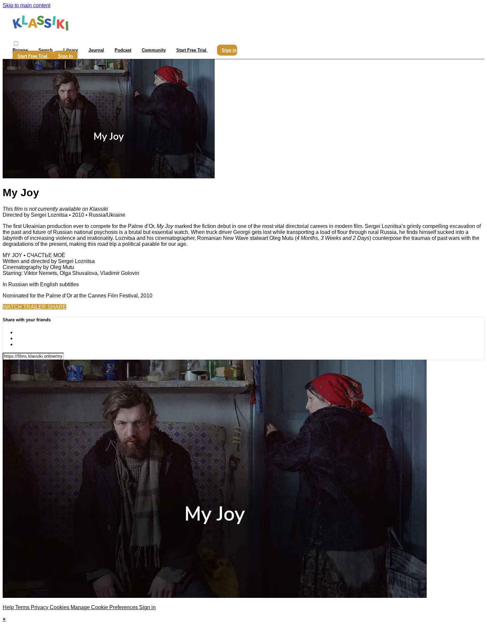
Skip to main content (26, 5)
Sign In (65, 56)
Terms (23, 607)
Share (56, 307)
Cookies (60, 607)
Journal (96, 50)
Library (70, 50)
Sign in (229, 50)
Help (9, 607)
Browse (21, 50)
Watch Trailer (25, 307)
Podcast (123, 50)
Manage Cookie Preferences (105, 607)
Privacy (40, 607)
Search (46, 50)
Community (154, 50)
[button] (16, 43)
